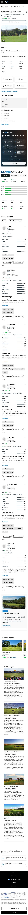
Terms (5, 893)
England (23, 6)
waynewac (11, 270)
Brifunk (9, 227)
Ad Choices (14, 872)
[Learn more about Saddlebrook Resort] (14, 602)
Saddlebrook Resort (11, 613)
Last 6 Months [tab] (14, 175)
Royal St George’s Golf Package (12, 752)
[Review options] (25, 227)
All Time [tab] (5, 175)
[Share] (26, 12)
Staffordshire (4, 7)
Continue (14, 912)
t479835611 (11, 324)
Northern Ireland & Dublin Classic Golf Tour (13, 817)
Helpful (8, 262)
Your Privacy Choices (15, 879)
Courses (6, 6)
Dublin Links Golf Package (11, 786)
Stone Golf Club (6, 652)
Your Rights (6, 897)
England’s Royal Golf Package (12, 716)
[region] (14, 901)
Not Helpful (19, 262)
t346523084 (11, 384)
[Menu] (2, 2)
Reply (3, 265)
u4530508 (10, 544)
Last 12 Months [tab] (22, 175)
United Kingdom (17, 6)
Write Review (13, 657)
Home (2, 6)
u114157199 (10, 437)
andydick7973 (12, 484)
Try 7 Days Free (14, 163)
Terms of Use (14, 886)
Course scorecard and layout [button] (9, 91)
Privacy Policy (14, 876)
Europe (11, 6)
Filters (4, 221)
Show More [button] (4, 124)
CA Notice (14, 882)
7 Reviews (13, 18)
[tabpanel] (14, 33)
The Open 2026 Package (10, 681)
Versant (13, 892)
